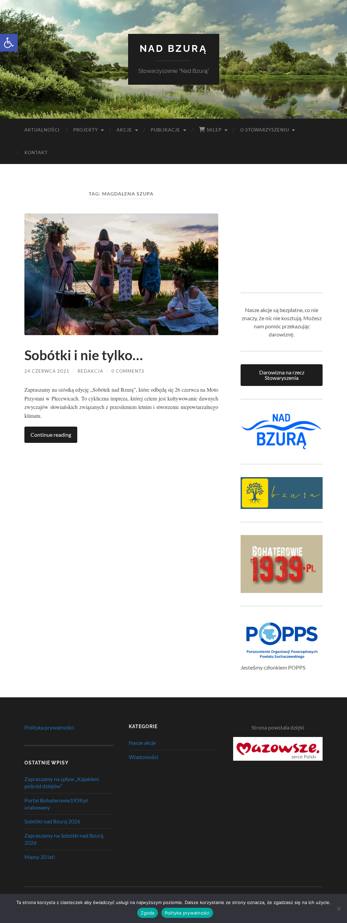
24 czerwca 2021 (46, 371)
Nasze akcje (142, 742)
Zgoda (147, 913)
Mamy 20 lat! (39, 857)
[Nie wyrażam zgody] (338, 908)
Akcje (124, 129)
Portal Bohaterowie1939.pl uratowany (56, 804)
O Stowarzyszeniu (264, 129)
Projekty (85, 129)
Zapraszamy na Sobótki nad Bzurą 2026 (63, 839)
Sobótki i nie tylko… (83, 355)
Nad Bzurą (173, 48)
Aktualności (42, 129)
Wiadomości (143, 757)
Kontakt (36, 152)
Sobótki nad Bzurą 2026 (52, 821)
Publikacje (165, 129)
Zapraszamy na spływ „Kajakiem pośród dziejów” (61, 782)
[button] (9, 43)
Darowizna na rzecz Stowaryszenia (281, 375)
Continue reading (50, 434)
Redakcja (90, 371)
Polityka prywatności (49, 727)
